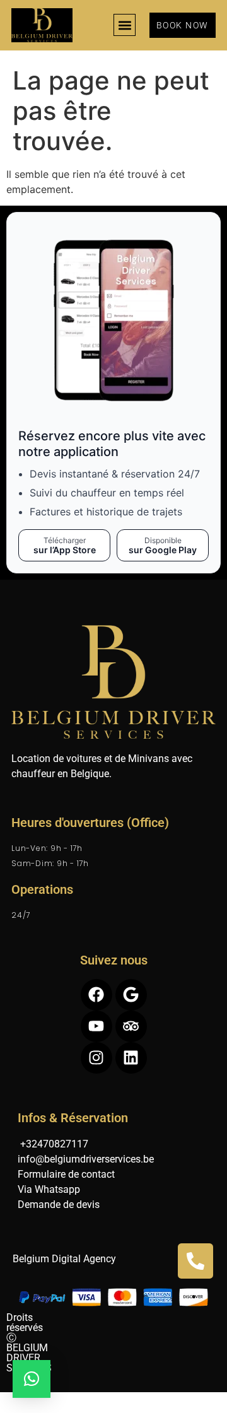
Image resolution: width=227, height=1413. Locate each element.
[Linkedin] (131, 1058)
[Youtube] (96, 1026)
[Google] (131, 995)
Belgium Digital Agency (64, 1259)
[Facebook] (96, 995)
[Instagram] (96, 1058)
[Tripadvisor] (131, 1026)
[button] (125, 25)
